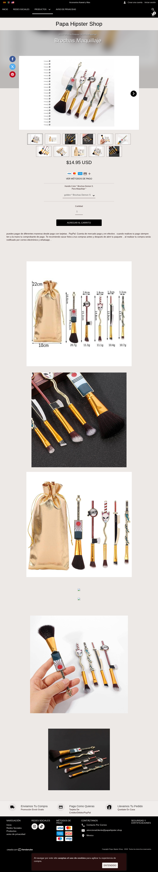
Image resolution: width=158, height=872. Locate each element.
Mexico (90, 835)
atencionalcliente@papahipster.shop (104, 830)
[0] (153, 16)
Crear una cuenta (135, 2)
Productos (41, 9)
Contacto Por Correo (97, 825)
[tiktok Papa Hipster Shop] (41, 826)
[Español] (4, 2)
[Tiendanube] (19, 850)
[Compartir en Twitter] (12, 67)
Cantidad (79, 206)
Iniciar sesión (150, 2)
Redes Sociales (21, 9)
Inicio (5, 9)
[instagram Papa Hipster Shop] (34, 826)
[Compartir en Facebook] (12, 59)
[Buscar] (153, 9)
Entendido (110, 865)
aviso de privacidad (66, 9)
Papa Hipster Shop (79, 24)
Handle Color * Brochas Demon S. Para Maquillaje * (79, 187)
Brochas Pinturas (72, 34)
